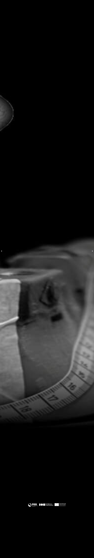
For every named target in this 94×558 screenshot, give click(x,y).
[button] (2, 251)
